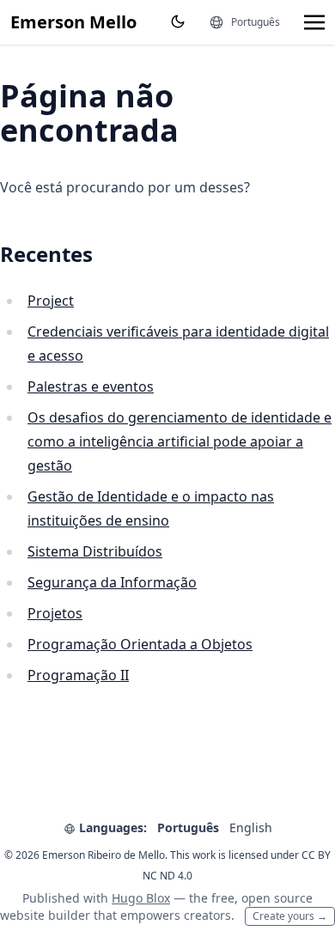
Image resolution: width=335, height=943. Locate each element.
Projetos (54, 613)
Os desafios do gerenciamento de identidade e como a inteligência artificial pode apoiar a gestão (179, 441)
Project (50, 300)
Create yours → (290, 916)
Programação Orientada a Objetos (140, 644)
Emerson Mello (73, 21)
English (250, 827)
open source (277, 898)
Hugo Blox (141, 898)
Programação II (78, 675)
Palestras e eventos (90, 386)
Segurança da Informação (112, 582)
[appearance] (178, 21)
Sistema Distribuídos (94, 551)
